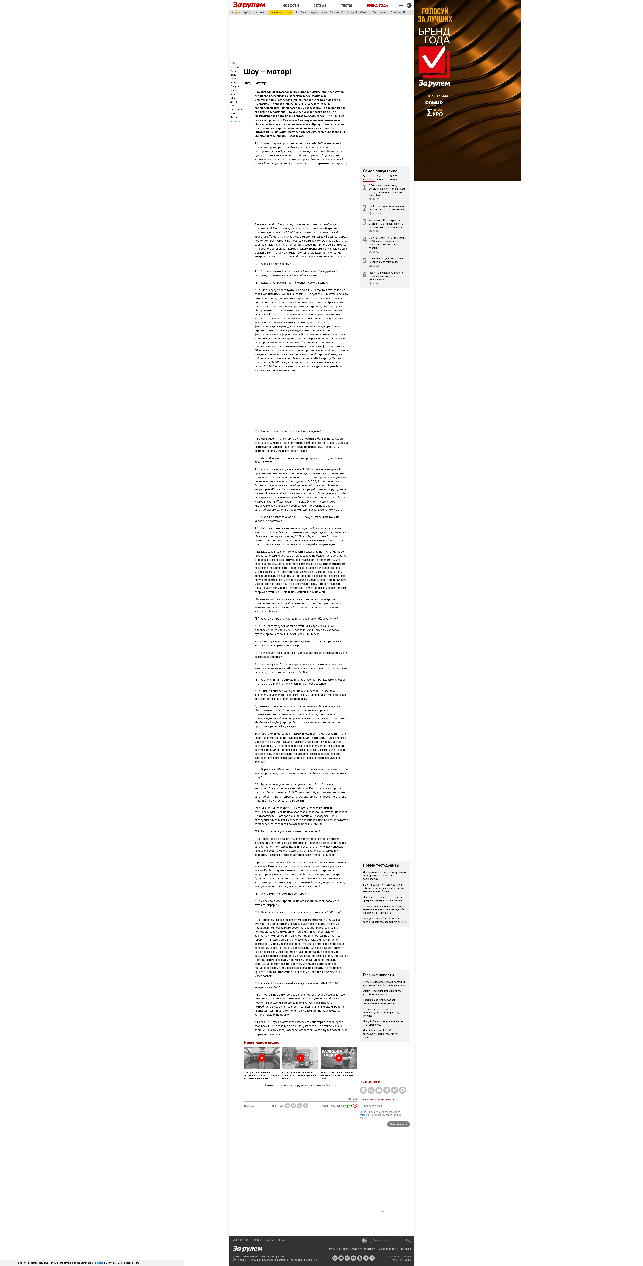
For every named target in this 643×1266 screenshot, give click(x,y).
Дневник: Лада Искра (404, 12)
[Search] (408, 1240)
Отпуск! (352, 12)
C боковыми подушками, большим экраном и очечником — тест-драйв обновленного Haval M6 (387, 190)
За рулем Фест (241, 1239)
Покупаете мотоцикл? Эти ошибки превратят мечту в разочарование (383, 898)
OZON (353, 1249)
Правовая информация (275, 1259)
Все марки (235, 121)
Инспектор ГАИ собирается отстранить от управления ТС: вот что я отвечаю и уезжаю (386, 223)
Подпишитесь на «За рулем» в (300, 1085)
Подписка (404, 1249)
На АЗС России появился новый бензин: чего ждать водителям (387, 207)
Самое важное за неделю (377, 1099)
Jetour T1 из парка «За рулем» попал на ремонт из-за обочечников (386, 276)
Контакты (296, 1259)
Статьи (319, 5)
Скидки (364, 12)
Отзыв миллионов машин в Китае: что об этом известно (382, 992)
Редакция (254, 1259)
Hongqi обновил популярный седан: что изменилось (383, 1023)
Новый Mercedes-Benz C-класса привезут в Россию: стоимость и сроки (381, 1034)
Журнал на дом (281, 12)
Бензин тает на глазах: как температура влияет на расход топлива (381, 1012)
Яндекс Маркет (386, 1249)
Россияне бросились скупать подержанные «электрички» (379, 1001)
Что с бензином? (333, 12)
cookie (100, 1262)
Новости (291, 5)
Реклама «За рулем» (399, 1256)
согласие (364, 1114)
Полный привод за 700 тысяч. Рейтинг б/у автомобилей (386, 260)
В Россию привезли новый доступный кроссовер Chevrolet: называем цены (384, 983)
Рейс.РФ (397, 1259)
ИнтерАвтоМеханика (252, 12)
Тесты (346, 5)
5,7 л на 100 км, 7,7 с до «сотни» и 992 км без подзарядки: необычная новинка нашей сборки (387, 242)
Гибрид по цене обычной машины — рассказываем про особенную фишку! (384, 920)
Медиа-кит (310, 1259)
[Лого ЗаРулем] (249, 5)
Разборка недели (307, 12)
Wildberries (366, 1249)
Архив (407, 1259)
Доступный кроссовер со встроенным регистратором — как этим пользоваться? (384, 875)
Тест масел (380, 12)
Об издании (239, 1259)
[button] (177, 1263)
